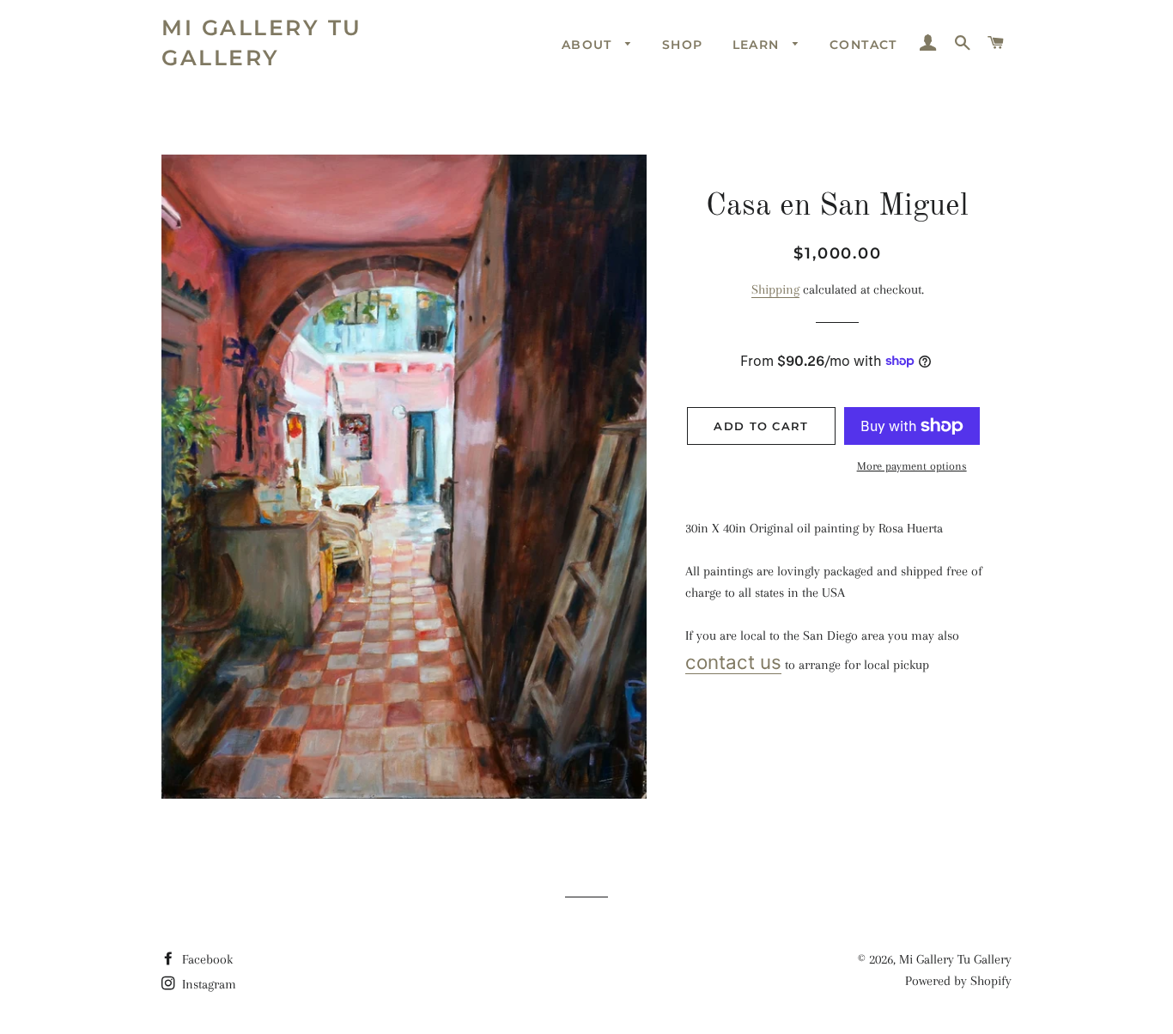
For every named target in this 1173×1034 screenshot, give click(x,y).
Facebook (206, 959)
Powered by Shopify (958, 980)
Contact (863, 44)
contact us (733, 661)
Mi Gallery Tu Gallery (261, 42)
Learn (758, 44)
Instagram (207, 984)
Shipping (775, 289)
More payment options (912, 465)
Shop (682, 44)
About (589, 44)
